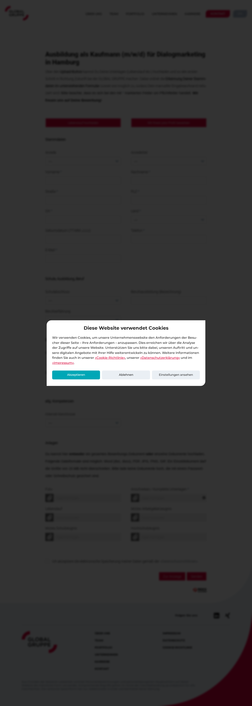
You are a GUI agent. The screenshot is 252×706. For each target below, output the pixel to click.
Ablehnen (126, 375)
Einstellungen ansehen (176, 375)
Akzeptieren (76, 375)
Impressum (63, 363)
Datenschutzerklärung (160, 358)
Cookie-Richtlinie (110, 358)
